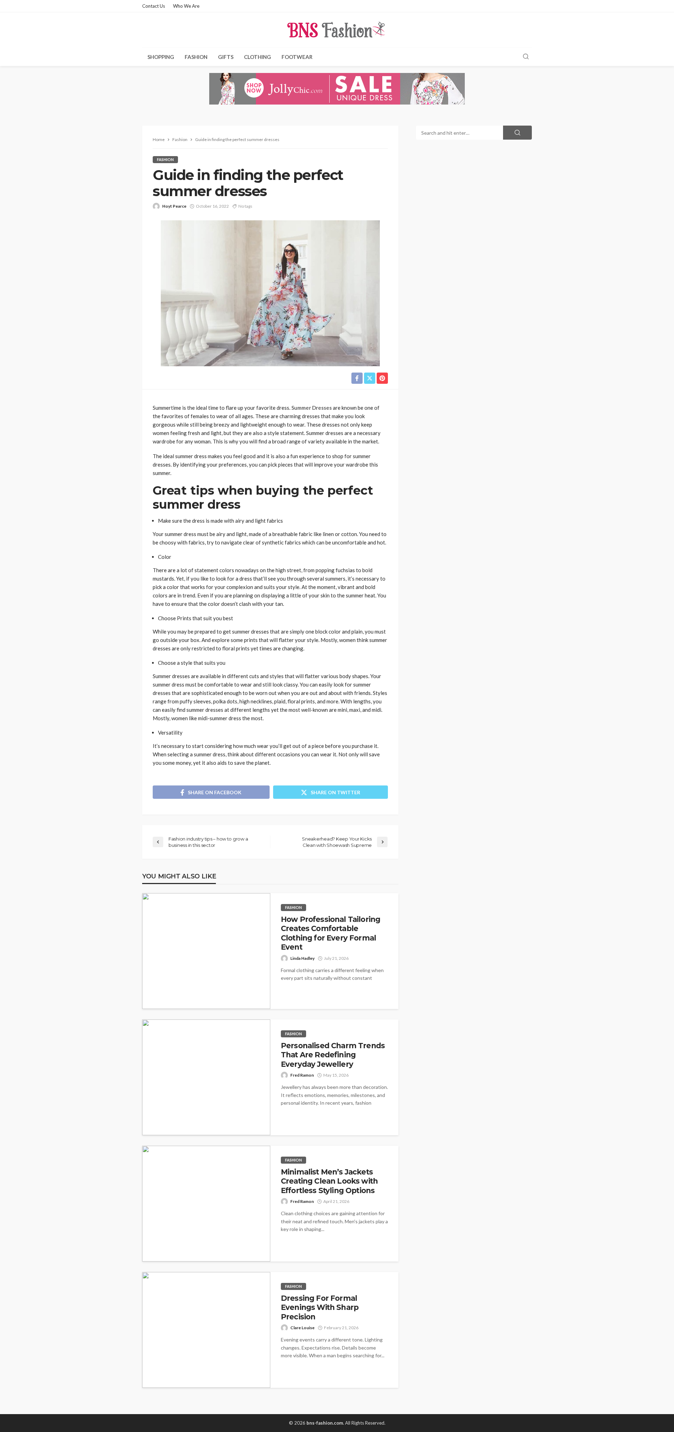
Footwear (297, 57)
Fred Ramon (302, 1075)
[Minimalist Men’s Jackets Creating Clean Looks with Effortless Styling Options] (206, 1204)
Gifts (225, 57)
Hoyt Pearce (174, 206)
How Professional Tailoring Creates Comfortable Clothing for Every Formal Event (330, 933)
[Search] (526, 57)
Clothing (257, 57)
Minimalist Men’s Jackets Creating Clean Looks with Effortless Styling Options (329, 1181)
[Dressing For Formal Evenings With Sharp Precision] (206, 1330)
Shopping (160, 57)
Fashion (196, 57)
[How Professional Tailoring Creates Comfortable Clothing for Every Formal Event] (206, 951)
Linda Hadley (302, 958)
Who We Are (186, 6)
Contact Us (153, 6)
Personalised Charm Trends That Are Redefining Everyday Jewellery (333, 1055)
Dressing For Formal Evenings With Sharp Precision (319, 1307)
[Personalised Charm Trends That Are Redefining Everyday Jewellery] (206, 1077)
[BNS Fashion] (337, 29)
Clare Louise (302, 1327)
